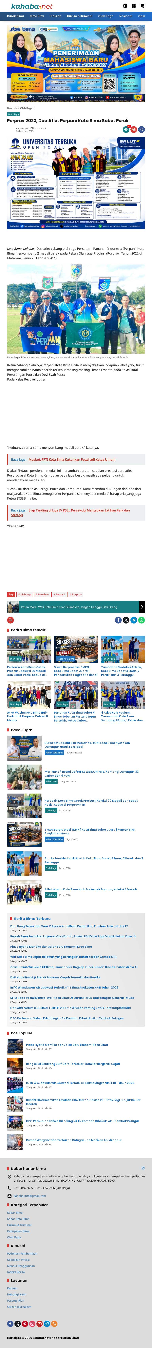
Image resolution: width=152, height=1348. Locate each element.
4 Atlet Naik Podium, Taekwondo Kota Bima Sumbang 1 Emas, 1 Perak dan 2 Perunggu (122, 717)
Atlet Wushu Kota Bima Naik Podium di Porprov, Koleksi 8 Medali (27, 716)
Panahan (43, 594)
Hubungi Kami (16, 1294)
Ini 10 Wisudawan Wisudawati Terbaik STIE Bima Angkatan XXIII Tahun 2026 (64, 988)
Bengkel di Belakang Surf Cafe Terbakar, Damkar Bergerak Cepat (73, 1064)
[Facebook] (118, 620)
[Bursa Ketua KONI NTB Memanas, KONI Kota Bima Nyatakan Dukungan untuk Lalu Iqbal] (24, 748)
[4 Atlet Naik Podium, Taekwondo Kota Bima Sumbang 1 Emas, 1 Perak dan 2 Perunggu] (123, 695)
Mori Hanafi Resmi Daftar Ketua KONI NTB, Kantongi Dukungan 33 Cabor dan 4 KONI (92, 774)
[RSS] (54, 1324)
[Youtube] (39, 1324)
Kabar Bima (15, 1212)
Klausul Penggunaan (21, 1266)
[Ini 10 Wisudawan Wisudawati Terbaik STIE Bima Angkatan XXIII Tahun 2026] (15, 1085)
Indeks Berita (16, 1272)
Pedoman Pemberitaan (22, 1253)
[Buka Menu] (133, 6)
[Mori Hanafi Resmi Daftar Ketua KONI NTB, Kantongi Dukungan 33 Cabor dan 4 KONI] (24, 777)
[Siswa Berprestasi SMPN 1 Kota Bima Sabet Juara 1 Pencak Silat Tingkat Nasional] (76, 649)
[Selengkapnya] (143, 1168)
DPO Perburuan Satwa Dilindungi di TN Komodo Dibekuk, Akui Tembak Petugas (67, 1018)
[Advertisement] (53, 235)
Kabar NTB (51, 781)
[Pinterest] (25, 1324)
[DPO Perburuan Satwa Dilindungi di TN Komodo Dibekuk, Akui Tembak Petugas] (15, 1123)
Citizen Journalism (19, 1307)
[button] (125, 6)
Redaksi (12, 1288)
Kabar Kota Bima (65, 658)
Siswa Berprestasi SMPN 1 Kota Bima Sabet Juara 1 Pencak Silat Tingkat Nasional (75, 671)
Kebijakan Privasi (18, 1260)
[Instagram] (32, 1324)
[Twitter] (126, 620)
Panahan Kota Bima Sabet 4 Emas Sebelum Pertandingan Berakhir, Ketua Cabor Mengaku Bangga (75, 717)
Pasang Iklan (15, 1300)
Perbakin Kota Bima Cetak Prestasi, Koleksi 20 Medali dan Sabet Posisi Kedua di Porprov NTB (26, 671)
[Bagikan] (141, 129)
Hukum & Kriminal (19, 1225)
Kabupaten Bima (18, 1231)
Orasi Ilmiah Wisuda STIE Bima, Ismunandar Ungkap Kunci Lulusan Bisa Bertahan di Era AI (73, 967)
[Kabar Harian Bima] (32, 6)
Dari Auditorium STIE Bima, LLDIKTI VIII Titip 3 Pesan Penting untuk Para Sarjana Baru (70, 1008)
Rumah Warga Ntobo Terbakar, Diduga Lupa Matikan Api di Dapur (74, 1140)
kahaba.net (22, 128)
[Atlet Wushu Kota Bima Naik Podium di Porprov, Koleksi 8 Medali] (29, 695)
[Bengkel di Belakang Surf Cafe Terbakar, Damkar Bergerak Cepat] (15, 1066)
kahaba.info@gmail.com (30, 1196)
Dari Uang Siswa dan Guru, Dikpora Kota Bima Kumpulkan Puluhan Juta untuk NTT (69, 926)
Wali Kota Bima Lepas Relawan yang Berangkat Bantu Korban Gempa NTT (63, 957)
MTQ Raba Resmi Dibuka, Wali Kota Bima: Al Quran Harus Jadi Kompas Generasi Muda (72, 998)
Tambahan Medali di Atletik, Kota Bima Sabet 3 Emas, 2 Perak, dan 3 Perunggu (121, 671)
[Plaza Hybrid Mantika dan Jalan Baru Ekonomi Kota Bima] (15, 1047)
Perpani (60, 594)
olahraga (26, 594)
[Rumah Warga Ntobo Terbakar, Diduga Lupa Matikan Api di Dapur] (15, 1142)
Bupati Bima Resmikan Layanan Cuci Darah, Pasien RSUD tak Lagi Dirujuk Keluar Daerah (73, 936)
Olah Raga (13, 114)
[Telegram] (133, 620)
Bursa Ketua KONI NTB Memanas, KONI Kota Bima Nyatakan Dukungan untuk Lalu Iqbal (87, 745)
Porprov (77, 594)
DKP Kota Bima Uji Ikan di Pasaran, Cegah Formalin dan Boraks (55, 977)
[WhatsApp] (141, 620)
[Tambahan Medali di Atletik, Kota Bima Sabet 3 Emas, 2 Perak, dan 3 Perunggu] (123, 649)
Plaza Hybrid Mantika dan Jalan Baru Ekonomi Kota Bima (51, 947)
